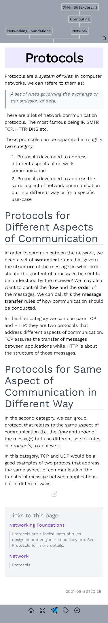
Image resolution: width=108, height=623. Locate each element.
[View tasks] (77, 610)
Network (79, 31)
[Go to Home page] (31, 610)
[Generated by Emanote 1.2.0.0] (54, 610)
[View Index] (42, 610)
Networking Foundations (29, 31)
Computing (80, 19)
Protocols (21, 545)
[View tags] (65, 610)
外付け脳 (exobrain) (80, 7)
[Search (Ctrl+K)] (104, 38)
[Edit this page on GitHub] (54, 494)
